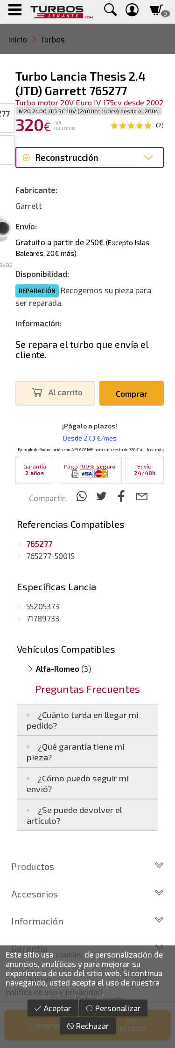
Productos (32, 866)
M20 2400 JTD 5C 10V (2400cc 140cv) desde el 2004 (89, 111)
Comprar (131, 393)
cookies (69, 954)
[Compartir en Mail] (141, 496)
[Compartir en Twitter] (103, 496)
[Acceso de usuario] (132, 11)
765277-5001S (50, 555)
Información (37, 920)
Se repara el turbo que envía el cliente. (81, 349)
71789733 (42, 618)
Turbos (53, 39)
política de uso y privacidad (54, 991)
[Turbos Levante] (61, 11)
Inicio (17, 39)
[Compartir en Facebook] (123, 496)
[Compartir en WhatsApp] (83, 496)
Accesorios (34, 893)
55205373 (42, 606)
